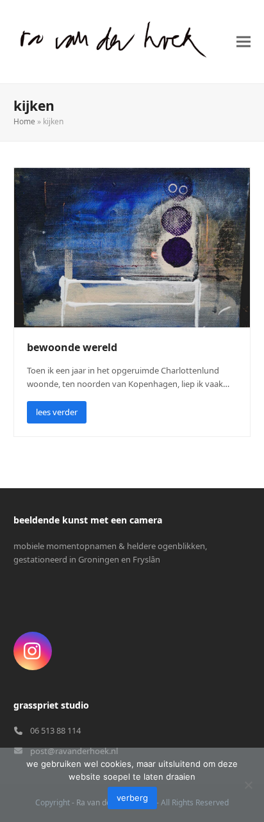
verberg (132, 798)
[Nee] (248, 784)
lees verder (57, 412)
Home (24, 121)
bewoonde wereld (72, 347)
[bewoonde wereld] (132, 246)
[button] (243, 41)
